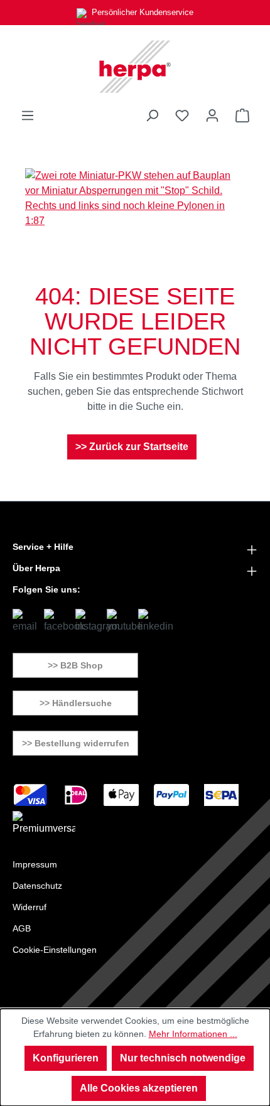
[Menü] (28, 115)
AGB (22, 928)
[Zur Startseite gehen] (135, 66)
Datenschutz (37, 886)
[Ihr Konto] (212, 115)
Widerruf (29, 907)
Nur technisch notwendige (183, 1058)
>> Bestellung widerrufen (75, 743)
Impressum (35, 864)
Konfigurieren (66, 1058)
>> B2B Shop (75, 665)
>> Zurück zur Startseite (131, 446)
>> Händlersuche (76, 703)
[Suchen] (152, 115)
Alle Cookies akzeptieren (139, 1088)
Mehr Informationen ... (193, 1034)
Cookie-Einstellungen (55, 950)
